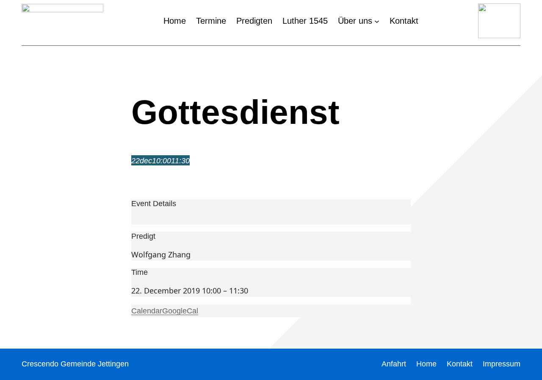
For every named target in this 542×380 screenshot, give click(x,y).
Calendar (146, 311)
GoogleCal (180, 311)
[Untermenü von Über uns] (376, 20)
